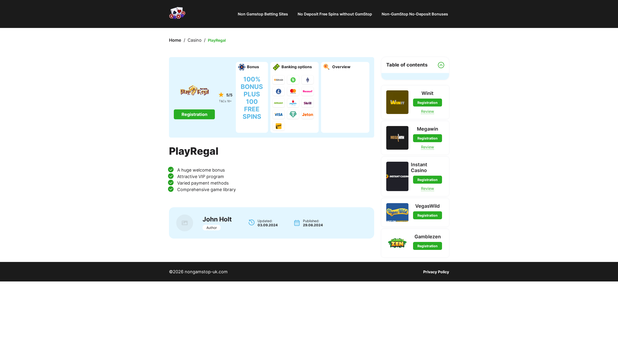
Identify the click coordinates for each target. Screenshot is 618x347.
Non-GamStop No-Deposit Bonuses (415, 14)
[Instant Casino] (397, 176)
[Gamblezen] (397, 243)
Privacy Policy (436, 271)
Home (175, 40)
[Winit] (397, 102)
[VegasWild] (397, 212)
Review (427, 111)
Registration (194, 114)
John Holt (217, 219)
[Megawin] (397, 138)
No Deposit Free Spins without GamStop (335, 14)
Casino (195, 40)
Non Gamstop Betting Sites (263, 14)
